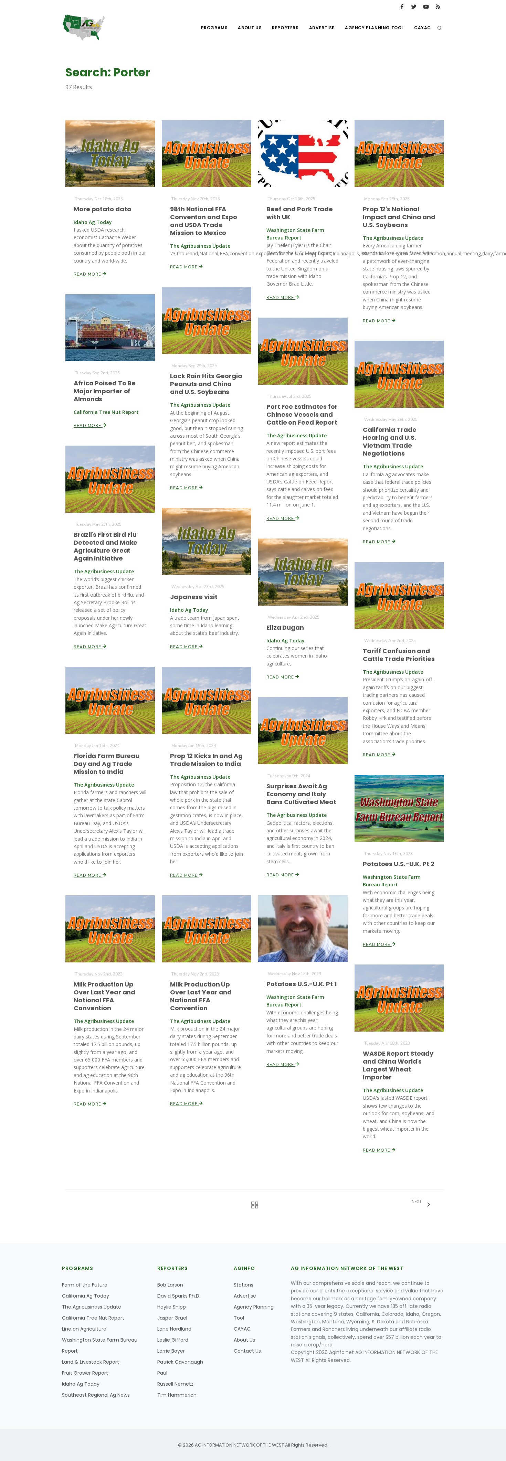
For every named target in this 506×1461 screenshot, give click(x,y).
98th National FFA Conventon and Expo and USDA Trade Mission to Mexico (203, 221)
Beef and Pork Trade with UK (299, 213)
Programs (214, 28)
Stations (243, 1284)
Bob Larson (170, 1284)
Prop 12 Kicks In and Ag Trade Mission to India (206, 759)
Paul (162, 1372)
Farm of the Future (84, 1284)
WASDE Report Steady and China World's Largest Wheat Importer (398, 1065)
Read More (88, 274)
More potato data (102, 209)
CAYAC (422, 28)
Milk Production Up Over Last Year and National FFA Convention (201, 996)
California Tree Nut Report (93, 1317)
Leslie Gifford (172, 1339)
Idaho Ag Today (80, 1383)
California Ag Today (85, 1295)
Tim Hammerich (177, 1394)
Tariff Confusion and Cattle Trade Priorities (399, 655)
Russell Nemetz (175, 1383)
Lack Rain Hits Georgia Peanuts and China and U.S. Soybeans (206, 384)
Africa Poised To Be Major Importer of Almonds (105, 391)
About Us (250, 28)
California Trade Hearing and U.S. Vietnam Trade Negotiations (389, 441)
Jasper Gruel (172, 1317)
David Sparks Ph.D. (178, 1295)
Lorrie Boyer (171, 1350)
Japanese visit (194, 597)
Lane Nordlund (174, 1328)
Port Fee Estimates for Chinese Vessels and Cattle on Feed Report (302, 414)
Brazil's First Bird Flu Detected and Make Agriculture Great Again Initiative (105, 546)
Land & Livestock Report (90, 1361)
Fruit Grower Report (85, 1372)
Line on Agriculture (84, 1328)
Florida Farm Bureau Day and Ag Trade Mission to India (106, 763)
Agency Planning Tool (374, 28)
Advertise (322, 28)
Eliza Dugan (285, 627)
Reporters (285, 28)
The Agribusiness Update (91, 1306)
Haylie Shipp (171, 1306)
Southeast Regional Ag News (96, 1394)
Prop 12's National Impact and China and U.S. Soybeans (399, 217)
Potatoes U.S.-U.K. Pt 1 (301, 984)
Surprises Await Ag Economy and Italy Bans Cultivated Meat (301, 794)
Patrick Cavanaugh (180, 1361)
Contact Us (247, 1350)
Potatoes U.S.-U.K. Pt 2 (398, 864)
